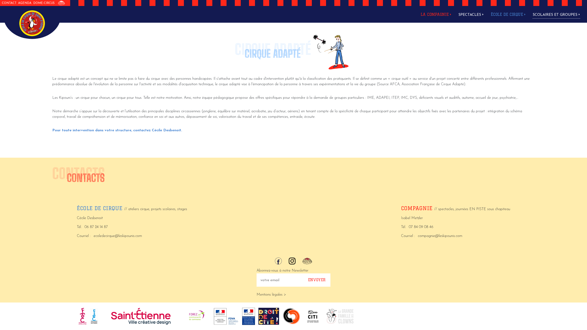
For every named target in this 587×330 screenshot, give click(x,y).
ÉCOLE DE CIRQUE (507, 14)
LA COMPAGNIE (435, 14)
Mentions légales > (271, 295)
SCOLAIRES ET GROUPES (555, 15)
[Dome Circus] (61, 3)
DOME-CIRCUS (44, 3)
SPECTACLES (469, 15)
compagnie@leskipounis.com (440, 236)
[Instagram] (292, 261)
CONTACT (9, 3)
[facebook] (278, 261)
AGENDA (24, 3)
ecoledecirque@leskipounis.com (118, 236)
